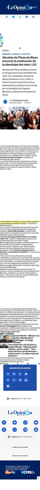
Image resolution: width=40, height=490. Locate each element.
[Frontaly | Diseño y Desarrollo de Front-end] (10, 472)
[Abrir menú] (7, 7)
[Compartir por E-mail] (20, 46)
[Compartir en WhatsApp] (20, 40)
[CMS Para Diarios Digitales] (28, 472)
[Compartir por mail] (33, 17)
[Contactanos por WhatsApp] (14, 380)
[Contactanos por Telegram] (20, 380)
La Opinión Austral (20, 100)
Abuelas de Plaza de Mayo (23, 358)
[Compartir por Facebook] (6, 17)
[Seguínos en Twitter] (14, 374)
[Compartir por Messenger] (26, 17)
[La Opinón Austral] (20, 412)
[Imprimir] (20, 48)
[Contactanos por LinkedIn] (26, 380)
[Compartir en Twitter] (20, 37)
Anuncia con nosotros (20, 456)
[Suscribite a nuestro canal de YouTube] (26, 374)
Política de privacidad (20, 447)
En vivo (34, 7)
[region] (20, 26)
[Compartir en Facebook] (20, 35)
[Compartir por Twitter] (13, 17)
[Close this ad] (38, 477)
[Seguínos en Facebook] (8, 374)
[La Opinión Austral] (20, 7)
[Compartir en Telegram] (20, 43)
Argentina (5, 50)
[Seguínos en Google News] (8, 386)
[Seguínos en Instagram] (20, 374)
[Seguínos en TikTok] (8, 380)
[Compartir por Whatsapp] (20, 17)
